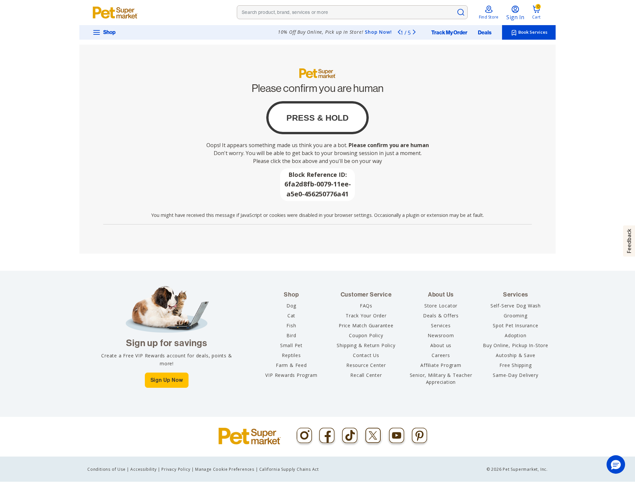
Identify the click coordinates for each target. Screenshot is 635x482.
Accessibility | (145, 469)
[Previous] (398, 31)
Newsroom (441, 335)
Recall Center (366, 375)
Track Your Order (366, 315)
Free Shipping (515, 365)
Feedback (629, 241)
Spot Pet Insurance (515, 325)
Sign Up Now (166, 380)
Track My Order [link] (449, 32)
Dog (291, 305)
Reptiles (291, 355)
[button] (616, 464)
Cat (291, 315)
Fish (291, 325)
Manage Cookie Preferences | (226, 469)
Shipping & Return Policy (366, 345)
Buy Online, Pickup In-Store (515, 345)
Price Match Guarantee (366, 325)
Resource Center (366, 365)
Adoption (515, 335)
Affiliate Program (440, 365)
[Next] (414, 31)
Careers (441, 355)
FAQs (366, 305)
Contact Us (366, 355)
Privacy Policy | (177, 469)
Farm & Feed (291, 365)
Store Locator (440, 305)
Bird (291, 335)
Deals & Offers (441, 315)
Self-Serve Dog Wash (515, 305)
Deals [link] (484, 32)
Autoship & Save (515, 355)
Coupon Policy (366, 335)
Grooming (515, 315)
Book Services (532, 32)
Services (440, 325)
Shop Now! (378, 32)
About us (440, 345)
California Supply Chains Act (289, 469)
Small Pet (291, 345)
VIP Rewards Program (291, 375)
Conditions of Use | (108, 469)
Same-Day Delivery (515, 375)
